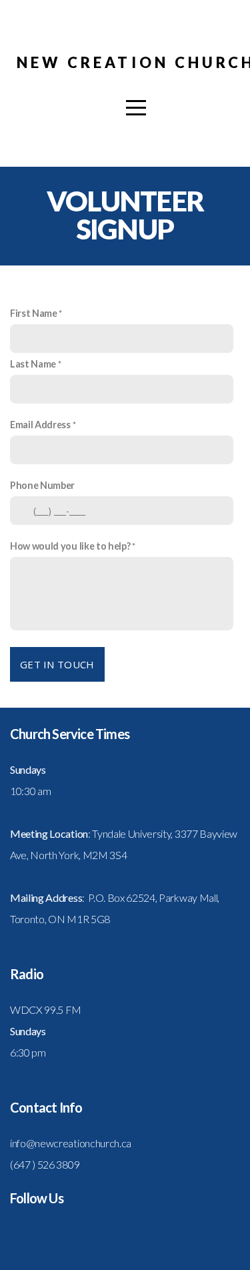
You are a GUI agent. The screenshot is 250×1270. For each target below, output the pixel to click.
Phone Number (42, 485)
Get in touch (57, 664)
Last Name (33, 364)
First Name (33, 313)
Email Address (40, 424)
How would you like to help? (70, 546)
